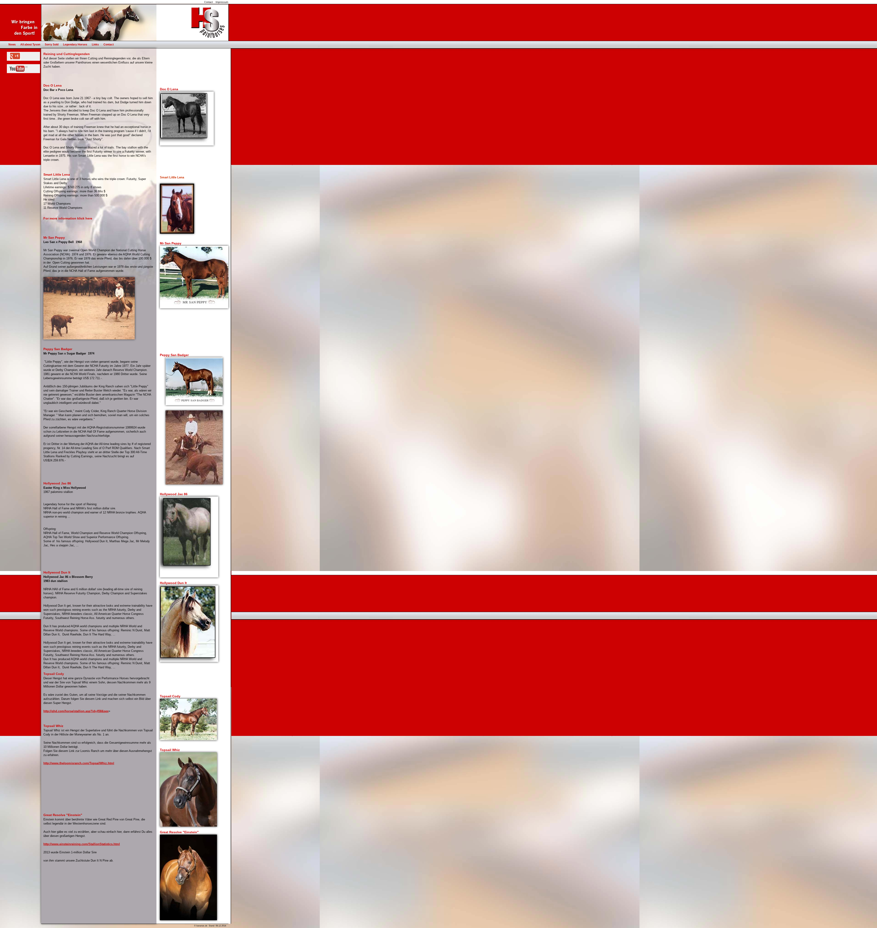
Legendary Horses (75, 44)
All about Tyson (30, 44)
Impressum (222, 2)
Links (95, 44)
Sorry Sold (51, 44)
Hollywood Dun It (173, 583)
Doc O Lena (169, 89)
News (12, 44)
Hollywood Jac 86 (174, 494)
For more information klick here (67, 218)
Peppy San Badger (174, 355)
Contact (208, 2)
